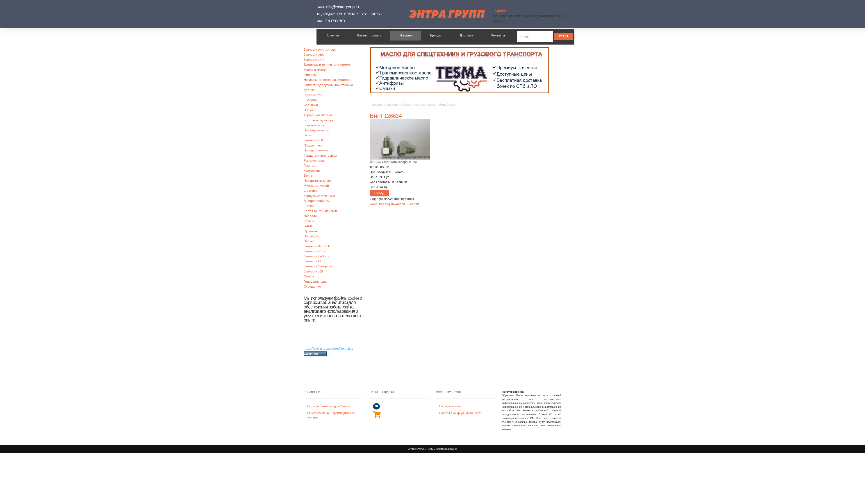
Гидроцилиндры (315, 282)
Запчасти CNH (314, 60)
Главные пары (314, 125)
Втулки (309, 176)
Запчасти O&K (314, 54)
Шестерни (311, 191)
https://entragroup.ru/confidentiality (328, 349)
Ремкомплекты (314, 160)
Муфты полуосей (316, 186)
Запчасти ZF (312, 261)
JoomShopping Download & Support (394, 204)
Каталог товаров (369, 35)
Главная (333, 35)
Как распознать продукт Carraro (328, 406)
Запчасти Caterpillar (318, 266)
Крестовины (312, 171)
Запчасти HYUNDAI (317, 246)
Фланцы (310, 165)
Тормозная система (318, 115)
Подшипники (313, 145)
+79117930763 (334, 21)
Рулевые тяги (313, 95)
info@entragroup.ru (342, 6)
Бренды (436, 35)
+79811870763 (370, 14)
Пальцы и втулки (316, 150)
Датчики (309, 90)
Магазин (405, 35)
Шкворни (310, 100)
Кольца (309, 221)
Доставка (466, 35)
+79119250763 (347, 14)
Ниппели (310, 216)
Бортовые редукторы (319, 120)
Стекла (309, 276)
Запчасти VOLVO (315, 251)
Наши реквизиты (450, 406)
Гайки (308, 226)
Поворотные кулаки (318, 181)
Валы (308, 135)
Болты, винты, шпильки (320, 211)
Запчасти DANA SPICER (320, 50)
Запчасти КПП (314, 140)
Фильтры (310, 75)
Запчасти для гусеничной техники (328, 85)
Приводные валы (316, 130)
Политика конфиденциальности (460, 413)
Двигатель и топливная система (327, 65)
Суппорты (311, 231)
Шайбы (309, 206)
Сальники (311, 105)
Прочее (309, 241)
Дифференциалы (317, 201)
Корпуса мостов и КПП (320, 196)
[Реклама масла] (460, 70)
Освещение (312, 286)
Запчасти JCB (313, 271)
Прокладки (311, 236)
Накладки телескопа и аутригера (327, 80)
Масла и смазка (315, 70)
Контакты (498, 35)
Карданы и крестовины (320, 156)
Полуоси (310, 110)
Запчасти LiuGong (316, 256)
